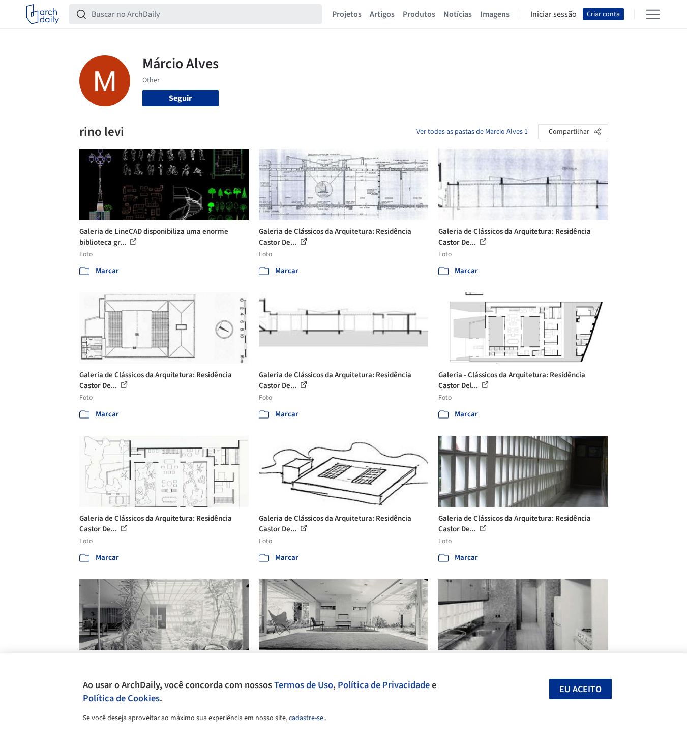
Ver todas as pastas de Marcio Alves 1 (472, 131)
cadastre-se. (307, 718)
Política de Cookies (121, 698)
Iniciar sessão (553, 14)
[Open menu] (653, 14)
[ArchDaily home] (42, 14)
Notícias (457, 14)
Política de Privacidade (384, 685)
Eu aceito (580, 689)
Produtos (419, 14)
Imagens (495, 14)
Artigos (382, 14)
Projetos (347, 14)
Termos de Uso (303, 685)
